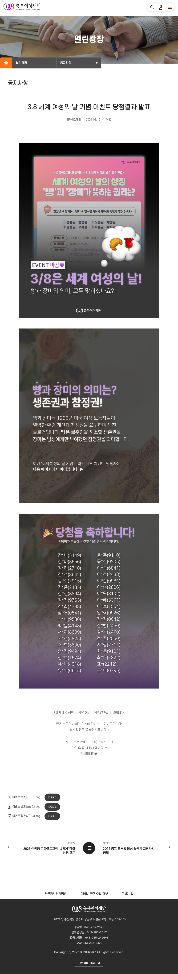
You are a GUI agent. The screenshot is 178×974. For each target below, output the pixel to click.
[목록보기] (89, 848)
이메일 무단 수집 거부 (94, 893)
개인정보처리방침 (55, 893)
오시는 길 (128, 893)
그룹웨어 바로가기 (89, 963)
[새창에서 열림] (89, 230)
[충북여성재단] (22, 6)
